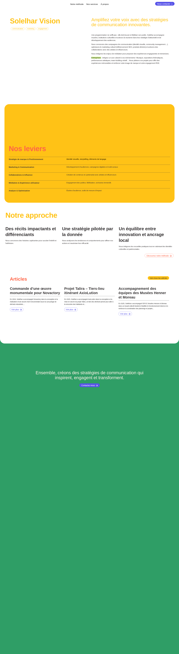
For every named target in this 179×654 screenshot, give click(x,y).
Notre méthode (77, 4)
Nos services (92, 4)
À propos (105, 4)
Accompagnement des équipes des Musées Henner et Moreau (142, 293)
